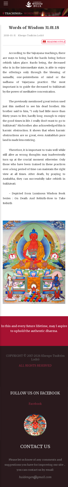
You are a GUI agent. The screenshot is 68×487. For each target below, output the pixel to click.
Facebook (35, 404)
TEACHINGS (13, 13)
